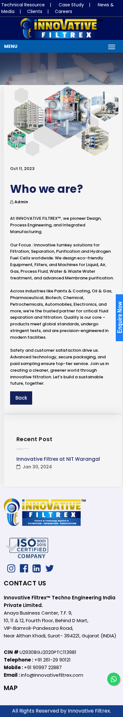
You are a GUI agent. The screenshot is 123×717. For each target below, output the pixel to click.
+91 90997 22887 (43, 667)
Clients (34, 11)
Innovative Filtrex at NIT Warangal (58, 459)
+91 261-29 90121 (52, 659)
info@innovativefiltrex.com (52, 675)
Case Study (71, 5)
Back (21, 397)
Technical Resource (23, 5)
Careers (63, 11)
